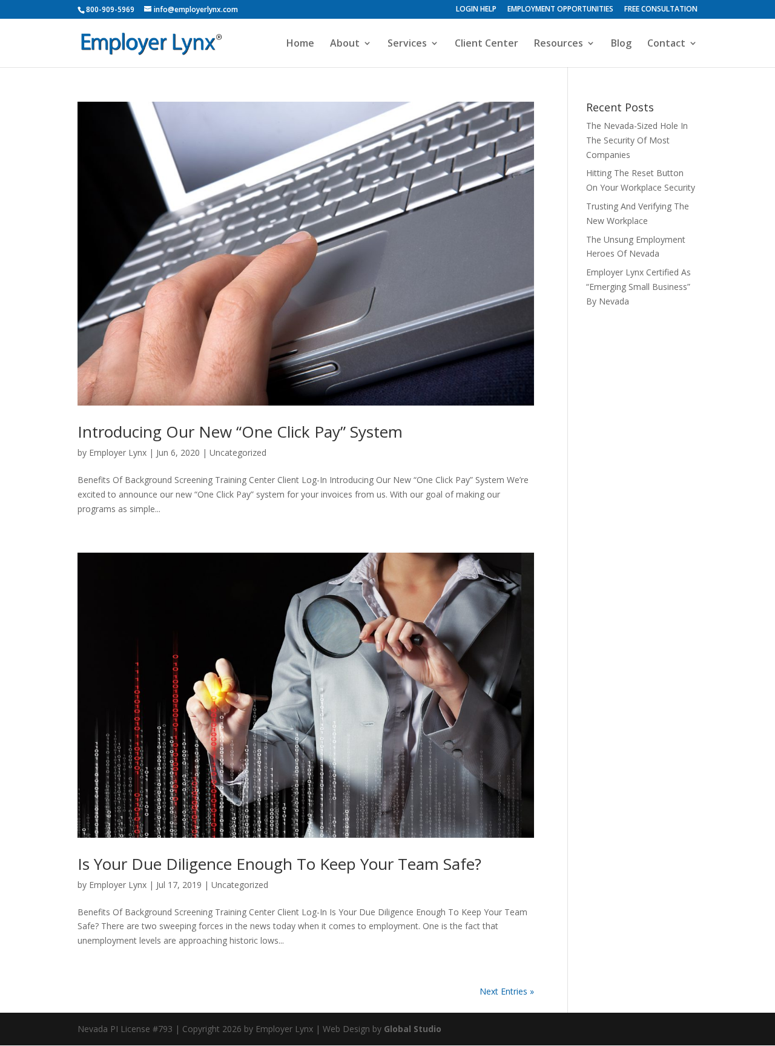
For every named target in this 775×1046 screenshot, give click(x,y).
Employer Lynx (118, 452)
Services (407, 44)
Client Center (486, 44)
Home (300, 44)
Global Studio (412, 1028)
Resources (558, 44)
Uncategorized (237, 452)
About (345, 44)
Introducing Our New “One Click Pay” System (240, 431)
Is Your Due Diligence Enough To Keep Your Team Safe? (279, 864)
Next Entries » (507, 991)
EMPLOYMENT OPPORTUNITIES (560, 9)
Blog (621, 44)
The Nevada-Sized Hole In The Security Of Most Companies (637, 140)
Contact (666, 44)
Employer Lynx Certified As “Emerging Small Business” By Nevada (638, 286)
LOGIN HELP (476, 9)
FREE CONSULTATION (661, 9)
